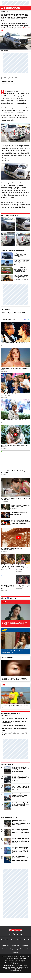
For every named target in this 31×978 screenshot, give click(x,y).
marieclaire (15, 658)
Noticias (19, 940)
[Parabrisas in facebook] (14, 934)
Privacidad (5, 949)
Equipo (12, 949)
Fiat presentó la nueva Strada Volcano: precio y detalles (14, 721)
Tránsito (15, 952)
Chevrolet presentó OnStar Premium (13, 725)
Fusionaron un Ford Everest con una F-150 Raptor (15, 733)
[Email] (16, 78)
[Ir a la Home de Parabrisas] (12, 8)
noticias (15, 630)
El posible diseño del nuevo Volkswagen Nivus (14, 729)
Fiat (8, 312)
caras (15, 602)
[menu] (2, 8)
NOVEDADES (4, 12)
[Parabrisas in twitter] (17, 934)
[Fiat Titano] (8, 224)
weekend (15, 685)
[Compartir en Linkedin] (12, 77)
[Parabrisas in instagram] (10, 934)
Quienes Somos (15, 945)
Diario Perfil (4, 940)
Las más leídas (7, 764)
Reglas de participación (22, 949)
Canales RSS (5, 945)
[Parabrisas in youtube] (21, 934)
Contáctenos (25, 945)
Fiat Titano (14, 312)
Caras (12, 940)
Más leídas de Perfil (9, 817)
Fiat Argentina (23, 312)
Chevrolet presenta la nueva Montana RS (15, 718)
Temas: (3, 312)
